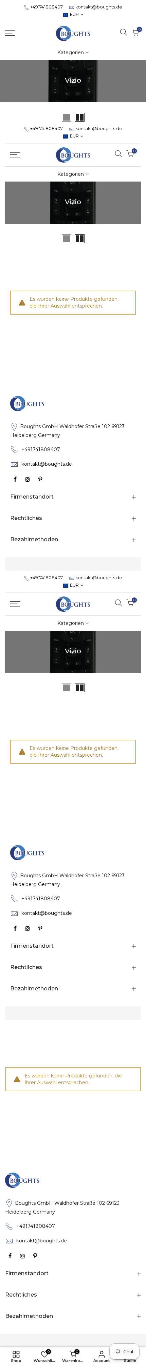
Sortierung (128, 116)
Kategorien (70, 52)
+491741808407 (46, 6)
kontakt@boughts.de (98, 6)
